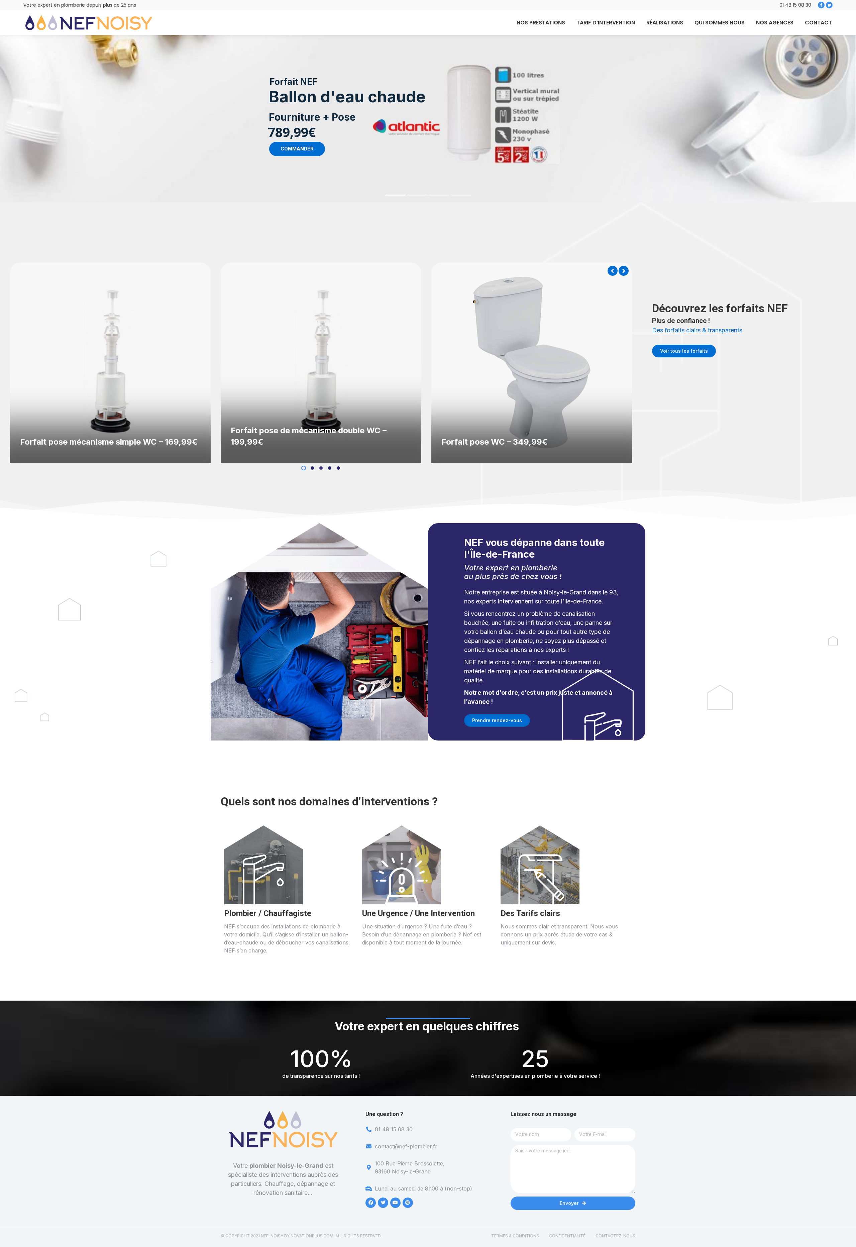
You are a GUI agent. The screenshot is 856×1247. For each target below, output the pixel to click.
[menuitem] (541, 23)
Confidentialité (567, 1235)
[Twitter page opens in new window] (829, 5)
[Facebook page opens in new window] (821, 5)
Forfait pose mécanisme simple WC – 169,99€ (109, 442)
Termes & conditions (515, 1235)
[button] (303, 468)
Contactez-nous (615, 1235)
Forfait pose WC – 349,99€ (494, 442)
